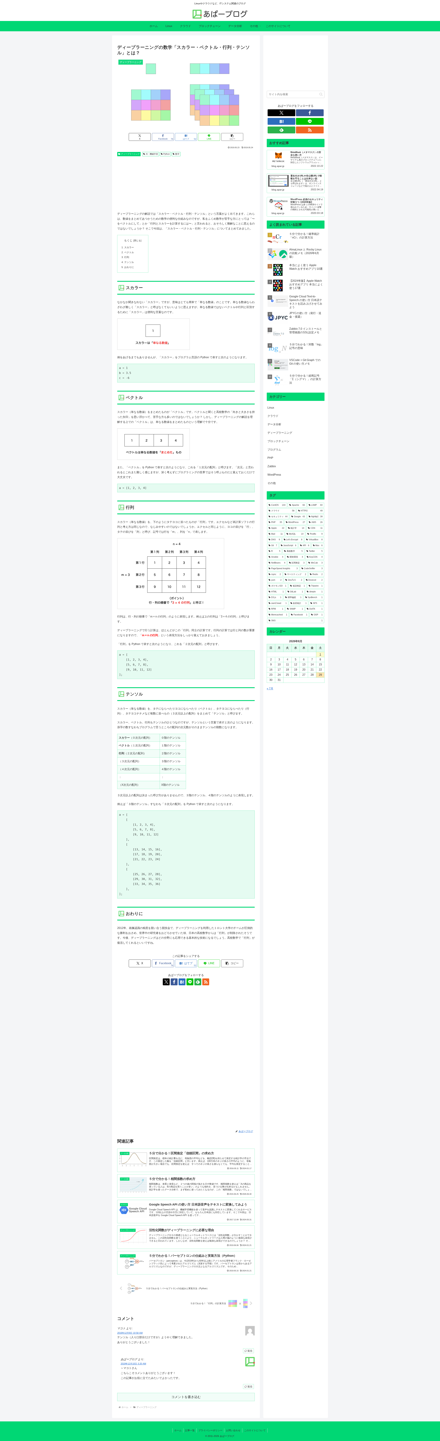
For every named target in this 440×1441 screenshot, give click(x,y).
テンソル (129, 262)
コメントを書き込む (186, 1397)
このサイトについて (255, 1430)
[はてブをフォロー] (182, 981)
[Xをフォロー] (166, 981)
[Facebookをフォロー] (174, 981)
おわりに (129, 267)
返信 (250, 1350)
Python (166, 154)
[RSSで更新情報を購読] (205, 981)
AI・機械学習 (152, 154)
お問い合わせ (233, 1430)
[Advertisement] (186, 183)
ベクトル (129, 252)
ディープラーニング (130, 154)
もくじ (128, 240)
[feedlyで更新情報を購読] (197, 981)
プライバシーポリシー (210, 1430)
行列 (126, 257)
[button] (232, 137)
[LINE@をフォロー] (189, 981)
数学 (177, 154)
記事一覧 (190, 1430)
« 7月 (270, 688)
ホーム (178, 1430)
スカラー (129, 247)
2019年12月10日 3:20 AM (133, 1363)
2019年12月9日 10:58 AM (130, 1333)
